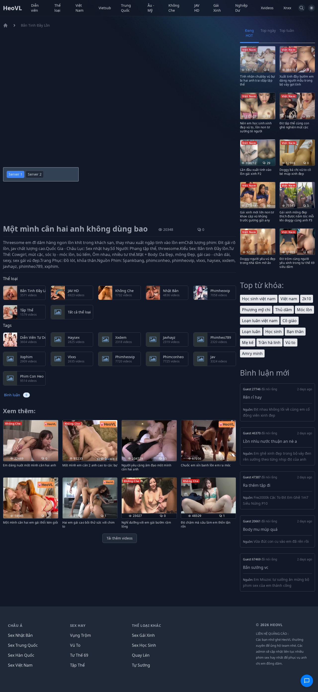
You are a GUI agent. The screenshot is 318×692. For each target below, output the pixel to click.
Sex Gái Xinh (143, 635)
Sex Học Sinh (144, 645)
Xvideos (267, 7)
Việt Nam (79, 8)
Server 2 (34, 174)
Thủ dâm (283, 309)
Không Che (173, 8)
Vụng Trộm (80, 635)
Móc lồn (304, 309)
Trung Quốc (126, 8)
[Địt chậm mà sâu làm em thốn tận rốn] (208, 496)
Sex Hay (78, 625)
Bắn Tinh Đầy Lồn (35, 25)
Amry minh (252, 353)
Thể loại (57, 8)
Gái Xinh (217, 8)
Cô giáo (289, 320)
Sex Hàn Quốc (21, 655)
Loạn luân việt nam (260, 320)
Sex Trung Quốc (23, 645)
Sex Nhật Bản (20, 635)
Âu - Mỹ (151, 8)
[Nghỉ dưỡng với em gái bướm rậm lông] (149, 496)
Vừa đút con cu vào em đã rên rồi (281, 541)
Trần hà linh (269, 342)
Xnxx (287, 7)
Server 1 (15, 174)
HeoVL (12, 8)
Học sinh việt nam (259, 298)
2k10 (306, 298)
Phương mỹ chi (256, 309)
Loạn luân (251, 331)
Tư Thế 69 (79, 655)
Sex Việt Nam (20, 665)
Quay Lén (141, 655)
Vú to (290, 342)
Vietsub (105, 7)
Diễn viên (35, 8)
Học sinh (273, 331)
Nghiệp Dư (241, 8)
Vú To (75, 645)
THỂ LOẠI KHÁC (146, 625)
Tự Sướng (141, 665)
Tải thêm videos (120, 538)
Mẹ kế (247, 342)
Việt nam (288, 298)
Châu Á (15, 625)
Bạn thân (295, 331)
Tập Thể (77, 665)
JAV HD (196, 8)
